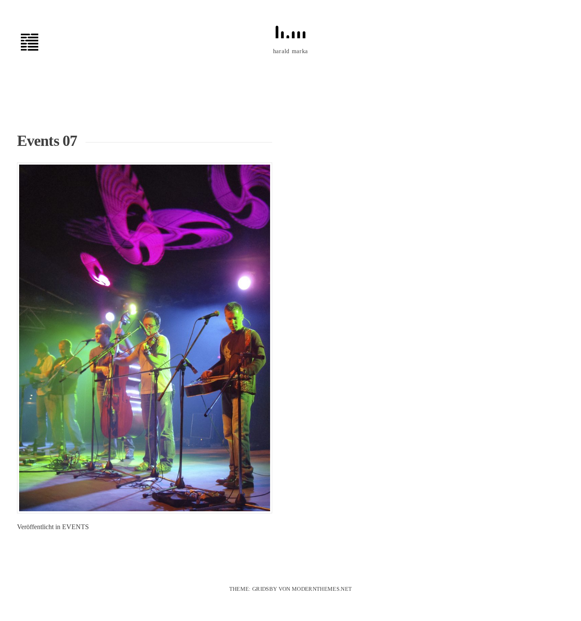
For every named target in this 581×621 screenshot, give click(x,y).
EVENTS (75, 526)
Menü (34, 42)
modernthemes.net (322, 589)
